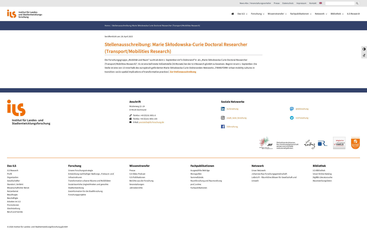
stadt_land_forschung (236, 118)
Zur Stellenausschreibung (183, 71)
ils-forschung (232, 109)
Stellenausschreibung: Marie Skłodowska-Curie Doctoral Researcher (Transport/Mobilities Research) (176, 48)
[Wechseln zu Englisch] (320, 3)
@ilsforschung (302, 109)
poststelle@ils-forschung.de (151, 122)
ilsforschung (232, 126)
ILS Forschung (302, 118)
